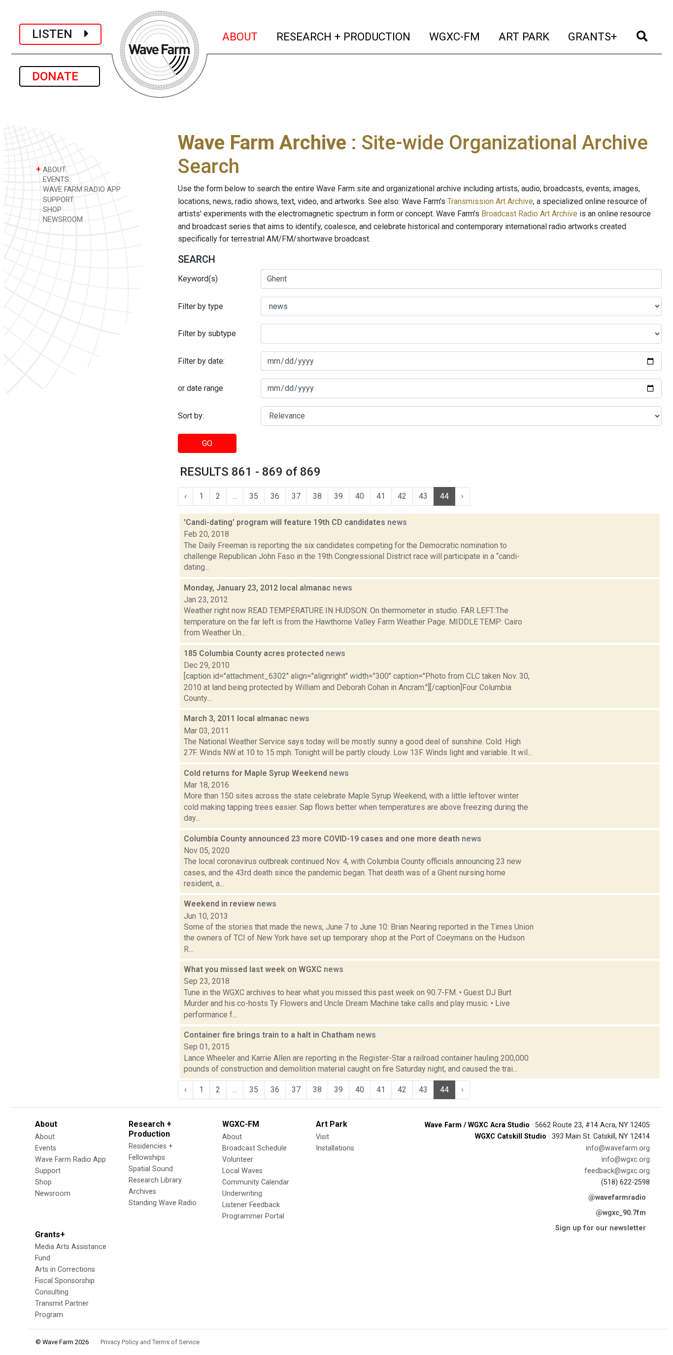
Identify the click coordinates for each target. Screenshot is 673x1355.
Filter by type (200, 306)
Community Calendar (255, 1182)
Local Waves (242, 1171)
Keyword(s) (198, 278)
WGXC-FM (455, 36)
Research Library (155, 1180)
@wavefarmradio (617, 1197)
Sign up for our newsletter (600, 1228)
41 (380, 496)
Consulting (51, 1292)
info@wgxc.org (626, 1159)
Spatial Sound (151, 1169)
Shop (43, 1182)
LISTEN (58, 34)
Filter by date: (201, 361)
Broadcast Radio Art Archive (529, 213)
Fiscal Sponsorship (65, 1281)
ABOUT (240, 36)
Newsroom (52, 1193)
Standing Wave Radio (163, 1203)
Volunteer (237, 1159)
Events (45, 1148)
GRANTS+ (593, 36)
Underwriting (242, 1193)
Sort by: (191, 415)
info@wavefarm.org (618, 1148)
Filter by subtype (207, 333)
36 (274, 496)
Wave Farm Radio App (70, 1159)
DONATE (59, 76)
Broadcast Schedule (254, 1148)
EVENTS (55, 179)
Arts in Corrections (65, 1269)
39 (338, 496)
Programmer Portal (253, 1216)
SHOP (51, 210)
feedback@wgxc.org (617, 1171)
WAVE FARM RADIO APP (81, 189)
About (45, 1137)
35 (253, 496)
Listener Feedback (251, 1205)
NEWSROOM (62, 219)
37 (296, 496)
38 (317, 496)
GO (207, 443)
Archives (142, 1191)
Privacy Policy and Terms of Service (150, 1342)
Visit (322, 1137)
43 (423, 496)
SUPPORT (57, 200)
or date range (200, 388)
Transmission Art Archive (490, 201)
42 (402, 496)
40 (359, 496)
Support (48, 1171)
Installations (335, 1148)
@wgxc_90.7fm (621, 1213)
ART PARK (524, 36)
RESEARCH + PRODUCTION (343, 36)
